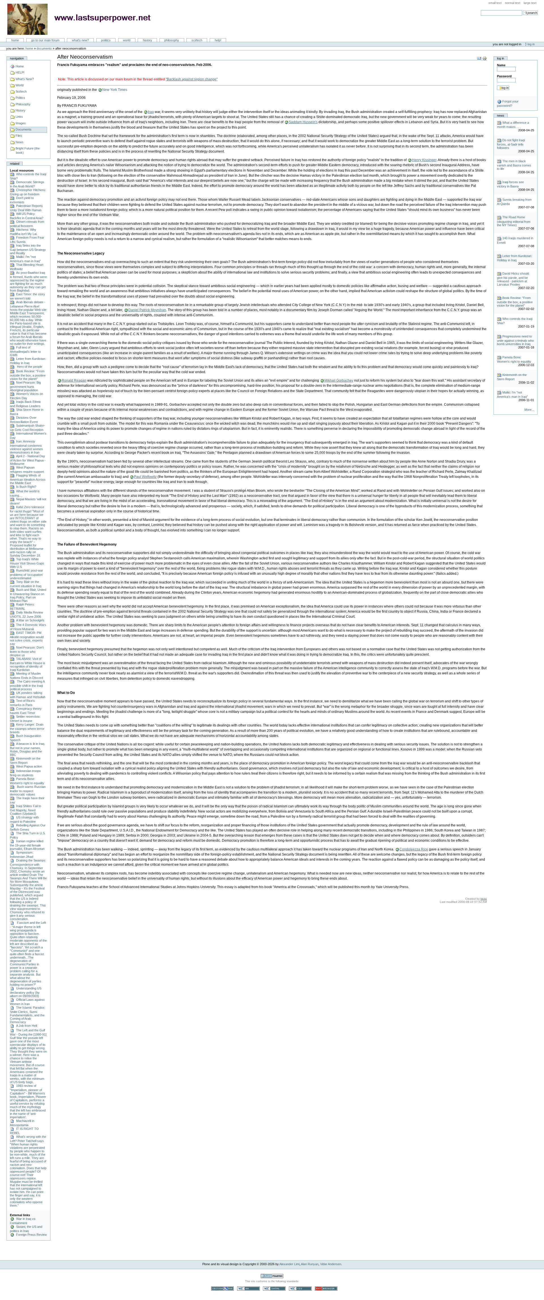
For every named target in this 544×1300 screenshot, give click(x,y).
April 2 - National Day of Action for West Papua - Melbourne (28, 459)
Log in (531, 44)
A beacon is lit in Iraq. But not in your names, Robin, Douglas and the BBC (27, 749)
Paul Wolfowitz (145, 477)
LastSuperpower (82, 19)
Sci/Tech (197, 40)
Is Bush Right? (25, 486)
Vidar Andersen (330, 1264)
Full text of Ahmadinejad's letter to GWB (25, 351)
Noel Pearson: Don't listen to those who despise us (27, 651)
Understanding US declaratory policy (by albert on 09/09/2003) (25, 992)
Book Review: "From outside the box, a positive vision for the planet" (28, 374)
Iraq (151, 112)
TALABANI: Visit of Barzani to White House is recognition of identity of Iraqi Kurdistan (27, 664)
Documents (44, 48)
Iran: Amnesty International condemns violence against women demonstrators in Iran (26, 447)
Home (15, 40)
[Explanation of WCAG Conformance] (249, 1288)
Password (504, 76)
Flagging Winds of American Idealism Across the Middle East (28, 479)
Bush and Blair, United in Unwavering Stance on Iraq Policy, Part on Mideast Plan (28, 595)
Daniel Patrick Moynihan (147, 310)
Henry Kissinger (424, 160)
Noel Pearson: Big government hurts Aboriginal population (25, 386)
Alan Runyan (309, 1264)
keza (484, 898)
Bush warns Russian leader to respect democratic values (28, 790)
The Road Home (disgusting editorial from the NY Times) (513, 220)
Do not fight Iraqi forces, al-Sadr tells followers (511, 143)
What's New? (80, 40)
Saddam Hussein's (303, 122)
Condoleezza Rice (414, 849)
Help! (218, 40)
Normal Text (512, 3)
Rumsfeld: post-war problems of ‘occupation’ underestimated (26, 574)
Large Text (530, 3)
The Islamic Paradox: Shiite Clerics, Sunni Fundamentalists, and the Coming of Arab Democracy (27, 1015)
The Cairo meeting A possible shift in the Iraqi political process (27, 685)
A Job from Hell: (26, 1025)
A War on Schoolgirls (29, 620)
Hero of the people (28, 366)
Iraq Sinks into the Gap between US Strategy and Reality (28, 249)
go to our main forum (45, 40)
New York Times (114, 90)
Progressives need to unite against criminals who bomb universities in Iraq (515, 340)
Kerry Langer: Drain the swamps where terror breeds (27, 728)
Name (501, 65)
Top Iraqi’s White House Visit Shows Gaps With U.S (27, 562)
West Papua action (28, 766)
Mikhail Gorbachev (338, 380)
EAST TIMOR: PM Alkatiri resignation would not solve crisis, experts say (27, 638)
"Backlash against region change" (192, 79)
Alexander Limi (289, 1264)
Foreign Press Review (30, 1234)
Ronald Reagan (74, 380)
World (126, 40)
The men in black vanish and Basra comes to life (514, 164)
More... (529, 409)
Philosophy (171, 40)
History (147, 40)
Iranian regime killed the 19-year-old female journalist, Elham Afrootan (27, 844)
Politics (105, 40)
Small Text (495, 3)
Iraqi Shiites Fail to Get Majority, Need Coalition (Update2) (25, 809)
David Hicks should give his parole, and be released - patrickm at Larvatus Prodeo (513, 279)
